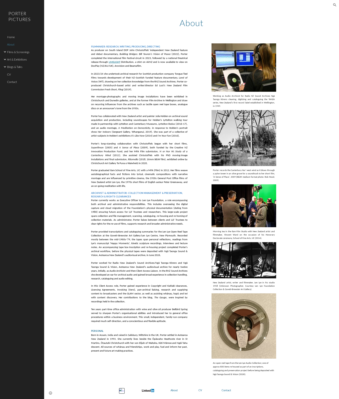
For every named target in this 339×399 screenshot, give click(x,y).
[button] (335, 5)
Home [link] (11, 37)
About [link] (10, 44)
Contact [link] (12, 81)
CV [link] (9, 74)
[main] (191, 22)
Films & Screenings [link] (18, 52)
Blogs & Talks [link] (14, 66)
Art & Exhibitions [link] (17, 59)
